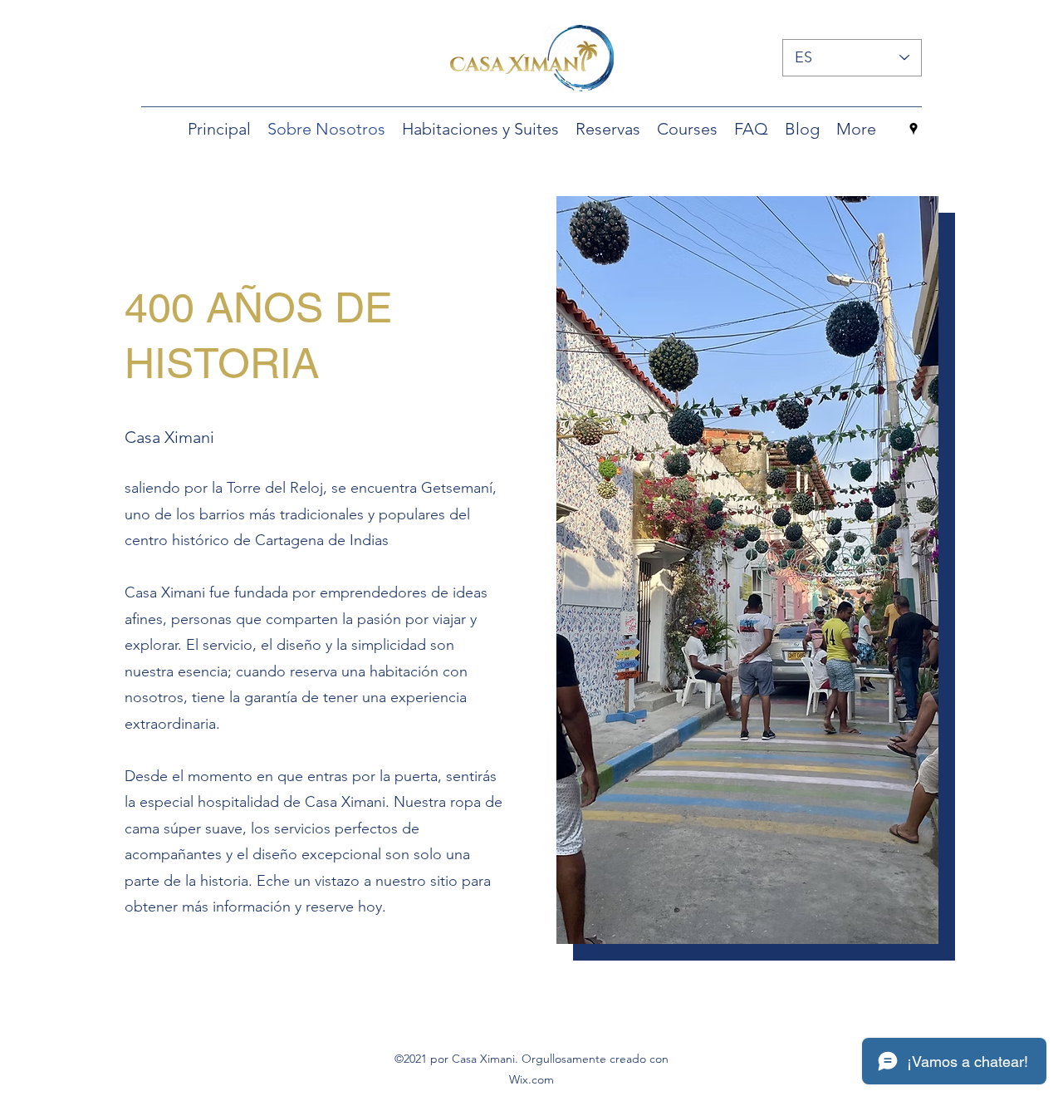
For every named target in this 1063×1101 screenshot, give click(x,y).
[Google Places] (913, 128)
